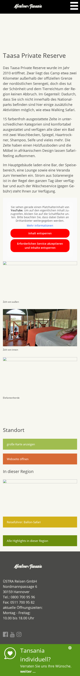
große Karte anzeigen (21, 444)
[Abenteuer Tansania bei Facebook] (5, 634)
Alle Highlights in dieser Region (27, 541)
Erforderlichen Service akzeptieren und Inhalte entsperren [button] (40, 246)
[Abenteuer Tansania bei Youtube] (12, 634)
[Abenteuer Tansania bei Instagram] (19, 634)
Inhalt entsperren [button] (40, 233)
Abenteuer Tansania (28, 7)
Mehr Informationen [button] (40, 225)
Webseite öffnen (18, 459)
